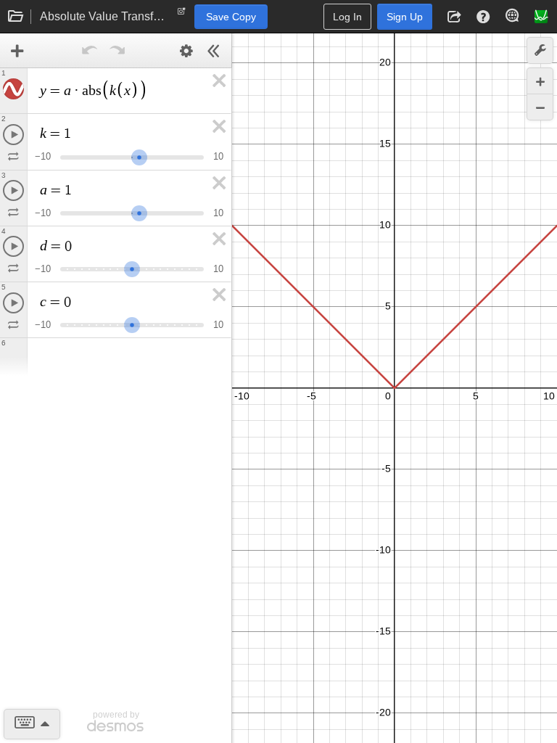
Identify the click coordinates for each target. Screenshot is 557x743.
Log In (347, 16)
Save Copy (231, 16)
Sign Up (405, 16)
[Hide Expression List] (213, 50)
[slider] (139, 156)
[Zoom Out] (540, 107)
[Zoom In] (540, 81)
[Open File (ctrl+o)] (15, 16)
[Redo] (117, 50)
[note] (182, 14)
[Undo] (89, 50)
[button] (454, 16)
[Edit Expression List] (186, 50)
